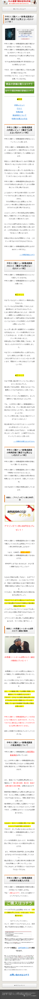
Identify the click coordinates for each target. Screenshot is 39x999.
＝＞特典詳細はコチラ (27, 255)
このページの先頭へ (31, 996)
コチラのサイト (23, 948)
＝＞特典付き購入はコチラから (24, 441)
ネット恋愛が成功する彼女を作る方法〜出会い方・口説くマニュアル (19, 993)
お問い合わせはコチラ (19, 975)
